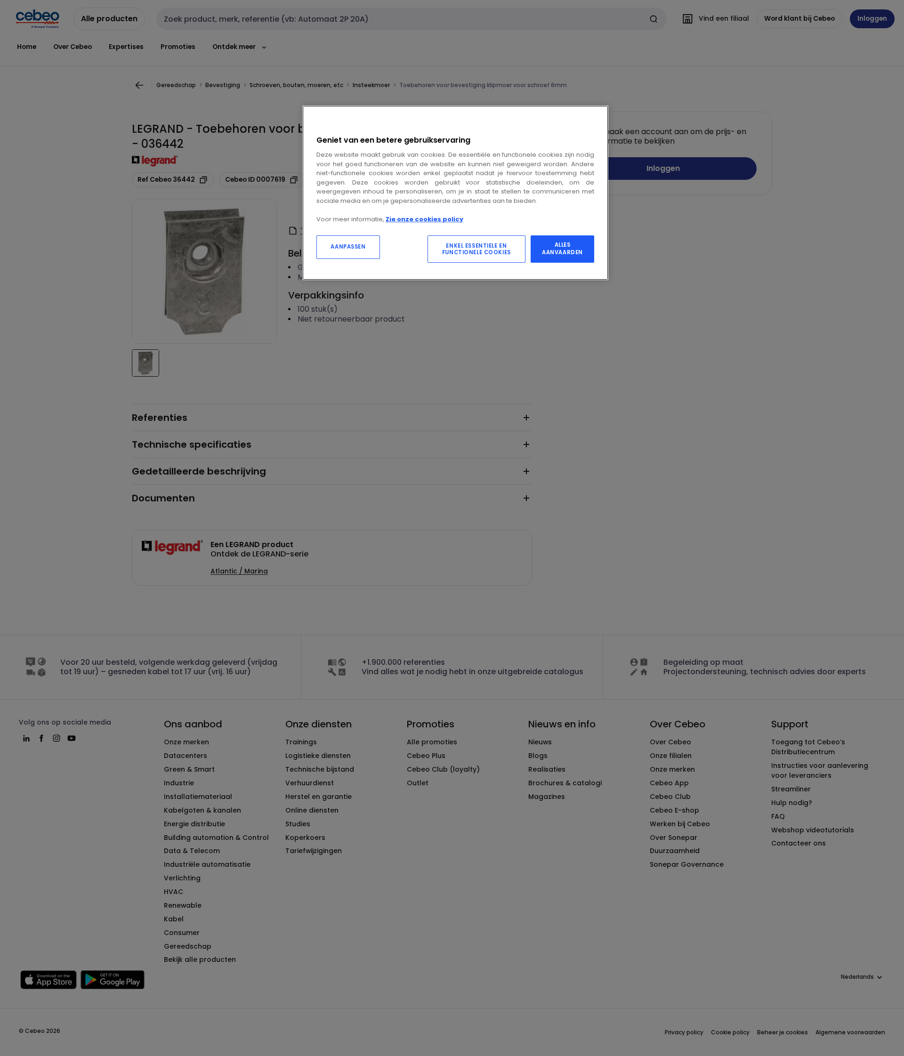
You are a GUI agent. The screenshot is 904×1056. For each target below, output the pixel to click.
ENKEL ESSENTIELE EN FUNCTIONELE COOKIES (476, 249)
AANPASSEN (348, 246)
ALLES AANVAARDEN (562, 248)
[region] (455, 192)
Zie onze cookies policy (424, 219)
